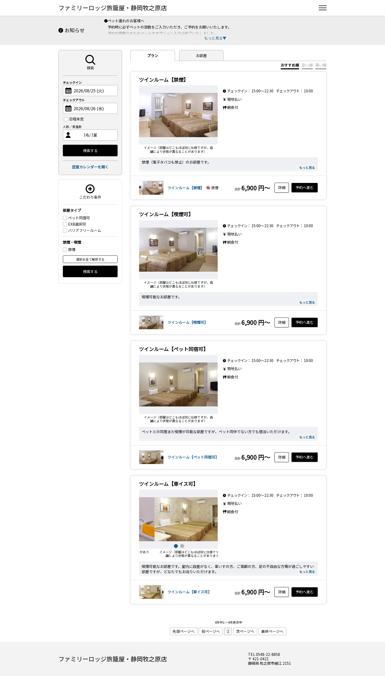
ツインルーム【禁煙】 (186, 187)
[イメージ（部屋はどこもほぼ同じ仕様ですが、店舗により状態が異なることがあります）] (178, 114)
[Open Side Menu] (323, 8)
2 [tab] (181, 545)
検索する (90, 150)
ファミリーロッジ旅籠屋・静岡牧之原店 (112, 7)
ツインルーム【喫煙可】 (188, 322)
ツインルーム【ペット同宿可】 (193, 457)
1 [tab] (175, 545)
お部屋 (201, 55)
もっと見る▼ (215, 38)
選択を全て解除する (90, 259)
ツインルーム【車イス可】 (190, 591)
